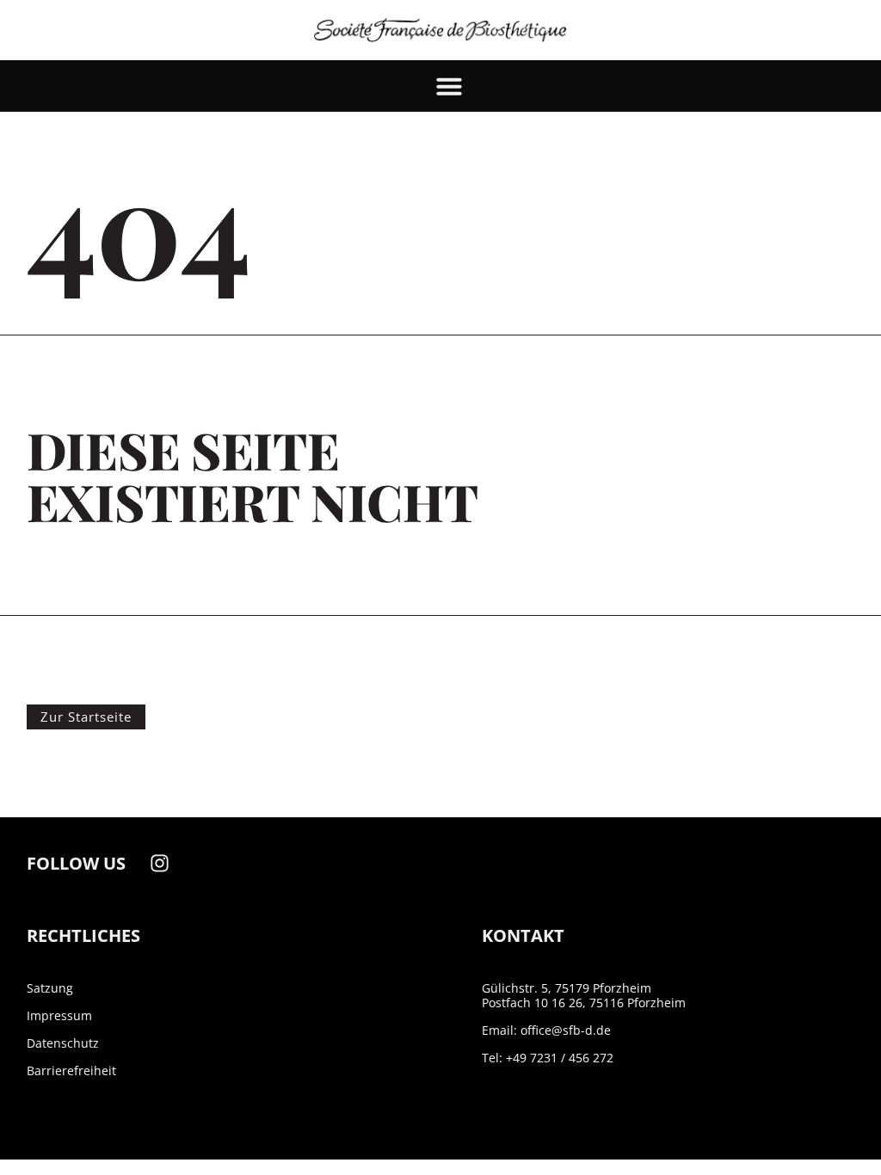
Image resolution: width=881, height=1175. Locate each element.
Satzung (50, 988)
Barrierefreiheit (71, 1070)
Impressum (59, 1015)
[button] (449, 86)
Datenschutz (63, 1043)
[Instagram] (159, 863)
